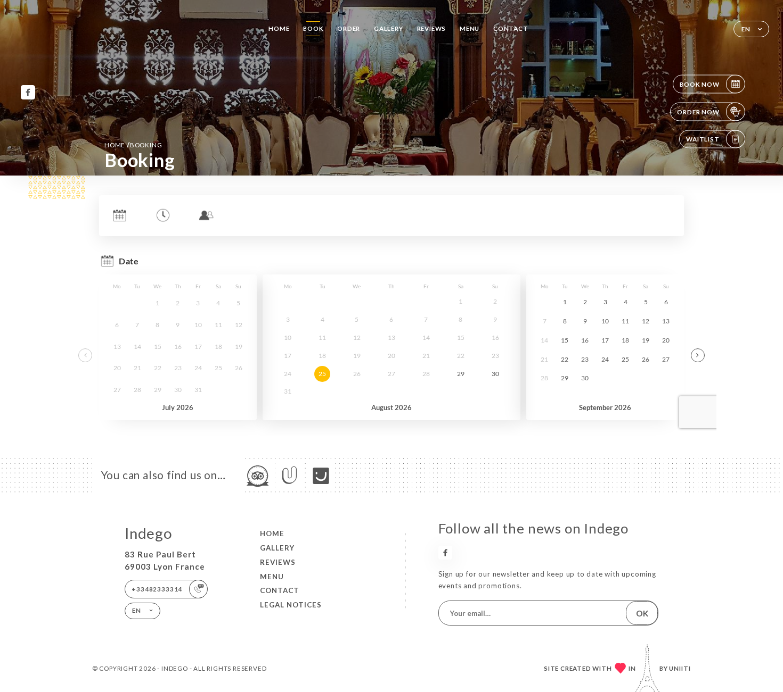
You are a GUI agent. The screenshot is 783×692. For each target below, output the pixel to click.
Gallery (388, 28)
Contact (510, 28)
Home (278, 28)
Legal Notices (291, 605)
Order (348, 28)
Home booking (133, 144)
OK (642, 613)
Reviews (431, 28)
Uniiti (680, 668)
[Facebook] (28, 92)
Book (313, 28)
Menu (469, 28)
